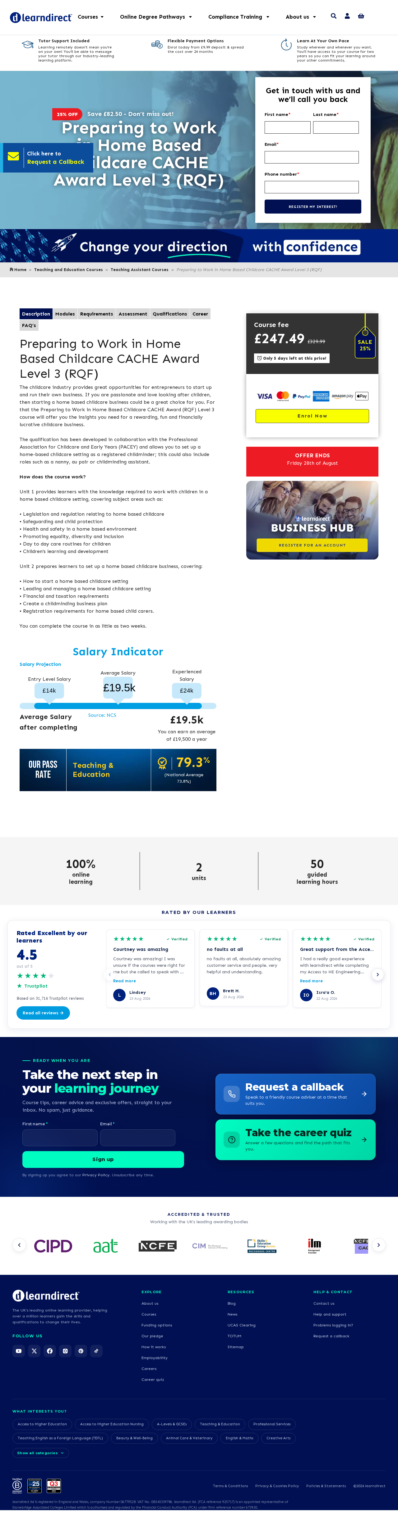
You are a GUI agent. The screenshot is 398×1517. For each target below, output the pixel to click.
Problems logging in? (333, 1325)
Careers (148, 1368)
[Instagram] (65, 1351)
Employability (154, 1357)
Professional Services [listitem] (271, 1424)
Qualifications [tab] (170, 314)
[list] (199, 1247)
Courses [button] (88, 16)
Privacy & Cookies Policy (277, 1486)
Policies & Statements (326, 1486)
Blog (232, 1303)
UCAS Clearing (242, 1325)
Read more (124, 981)
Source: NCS (102, 715)
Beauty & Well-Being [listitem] (134, 1438)
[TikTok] (96, 1351)
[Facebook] (50, 1351)
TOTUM (234, 1336)
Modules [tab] (65, 314)
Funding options (156, 1325)
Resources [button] (241, 1292)
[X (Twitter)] (34, 1351)
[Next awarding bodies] (379, 1245)
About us (149, 1303)
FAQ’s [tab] (29, 325)
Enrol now (312, 416)
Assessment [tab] (132, 314)
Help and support (329, 1314)
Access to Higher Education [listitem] (42, 1424)
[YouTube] (18, 1351)
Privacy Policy (95, 1175)
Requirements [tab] (96, 314)
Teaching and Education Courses (68, 269)
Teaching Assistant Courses (140, 269)
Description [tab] (36, 314)
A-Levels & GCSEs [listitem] (172, 1424)
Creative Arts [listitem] (278, 1438)
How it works (153, 1346)
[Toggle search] (334, 17)
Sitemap (236, 1346)
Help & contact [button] (333, 1292)
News (232, 1314)
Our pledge (152, 1336)
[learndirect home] (46, 1296)
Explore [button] (151, 1292)
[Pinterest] (81, 1351)
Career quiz (152, 1379)
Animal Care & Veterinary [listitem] (189, 1438)
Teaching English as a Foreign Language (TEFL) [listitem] (60, 1438)
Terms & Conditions (230, 1486)
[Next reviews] (378, 974)
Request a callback (331, 1336)
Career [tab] (200, 314)
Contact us (323, 1303)
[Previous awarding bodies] (19, 1245)
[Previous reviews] (110, 974)
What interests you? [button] (39, 1411)
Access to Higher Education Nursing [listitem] (112, 1424)
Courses (148, 1314)
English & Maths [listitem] (239, 1438)
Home (20, 269)
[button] (159, 16)
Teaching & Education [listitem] (220, 1424)
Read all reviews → (43, 1013)
